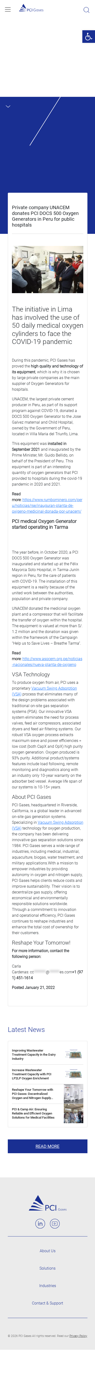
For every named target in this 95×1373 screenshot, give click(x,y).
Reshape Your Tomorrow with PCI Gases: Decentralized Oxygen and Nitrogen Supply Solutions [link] (32, 1096)
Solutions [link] (47, 1268)
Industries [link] (47, 1285)
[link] (88, 36)
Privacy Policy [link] (78, 1336)
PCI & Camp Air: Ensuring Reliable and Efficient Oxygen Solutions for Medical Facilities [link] (33, 1113)
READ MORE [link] (47, 1146)
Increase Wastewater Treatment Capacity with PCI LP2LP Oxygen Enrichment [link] (31, 1074)
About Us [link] (48, 1251)
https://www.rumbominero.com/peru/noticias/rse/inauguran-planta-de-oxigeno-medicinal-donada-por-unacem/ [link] (47, 505)
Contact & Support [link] (47, 1303)
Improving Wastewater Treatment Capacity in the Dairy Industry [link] (34, 1054)
